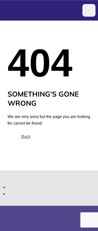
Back (25, 136)
